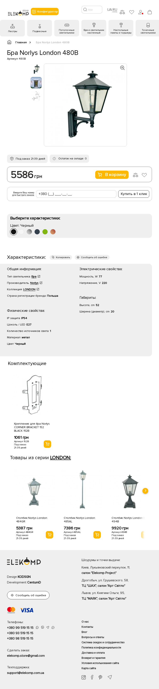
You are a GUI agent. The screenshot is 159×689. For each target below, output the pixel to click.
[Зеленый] (45, 231)
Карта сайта (89, 668)
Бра (33, 276)
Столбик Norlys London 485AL (79, 519)
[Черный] (13, 231)
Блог (84, 632)
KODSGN (24, 577)
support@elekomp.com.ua (25, 673)
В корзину (115, 174)
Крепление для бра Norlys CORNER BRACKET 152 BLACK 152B (32, 427)
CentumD (34, 582)
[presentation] (145, 491)
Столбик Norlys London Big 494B (130, 519)
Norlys (34, 283)
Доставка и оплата (93, 652)
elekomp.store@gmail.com (26, 656)
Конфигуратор (47, 11)
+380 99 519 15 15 (20, 628)
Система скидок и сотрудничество (103, 642)
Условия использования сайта (100, 663)
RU (114, 9)
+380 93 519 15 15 (20, 633)
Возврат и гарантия (93, 658)
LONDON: (60, 458)
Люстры (12, 31)
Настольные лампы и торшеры (120, 31)
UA (109, 9)
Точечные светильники (148, 31)
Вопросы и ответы (93, 637)
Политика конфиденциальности (101, 647)
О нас (85, 621)
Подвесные (40, 31)
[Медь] (52, 231)
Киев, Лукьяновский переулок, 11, (106, 570)
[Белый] (21, 231)
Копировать (63, 257)
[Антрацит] (37, 231)
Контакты (87, 627)
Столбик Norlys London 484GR (31, 519)
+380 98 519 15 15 (20, 638)
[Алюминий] (29, 231)
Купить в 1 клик (134, 194)
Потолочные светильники (67, 31)
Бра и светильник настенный (94, 31)
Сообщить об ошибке (94, 257)
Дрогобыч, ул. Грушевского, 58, (105, 583)
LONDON (29, 289)
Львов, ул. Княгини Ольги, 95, (104, 595)
